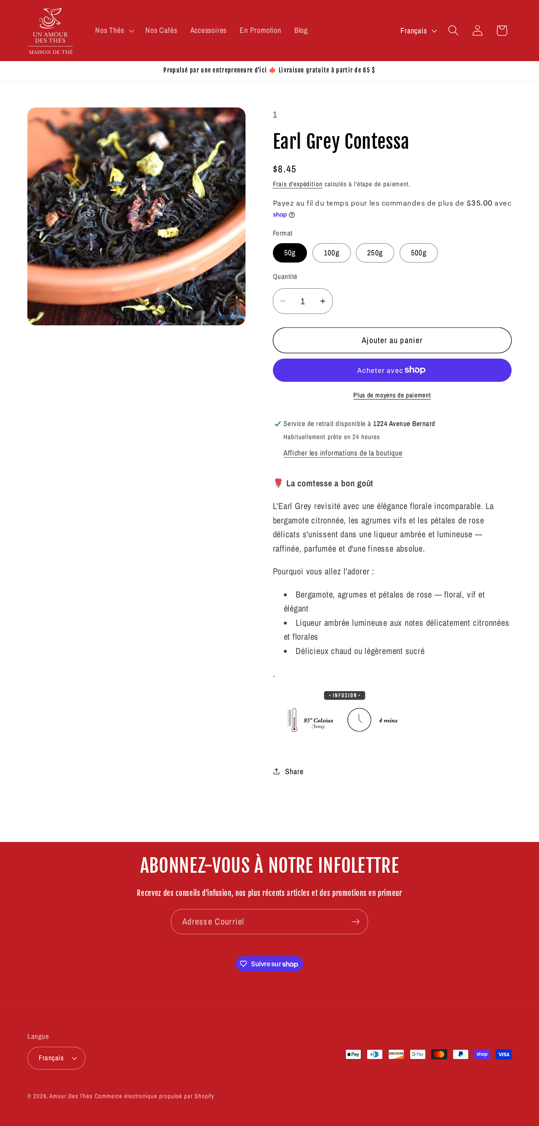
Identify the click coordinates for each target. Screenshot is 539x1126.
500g (419, 252)
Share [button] (294, 771)
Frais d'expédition (298, 184)
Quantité (285, 276)
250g (375, 252)
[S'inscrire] (356, 922)
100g (331, 252)
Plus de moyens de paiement (392, 395)
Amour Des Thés (71, 1095)
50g (290, 252)
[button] (114, 30)
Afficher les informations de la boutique (342, 453)
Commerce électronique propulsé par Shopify (154, 1095)
